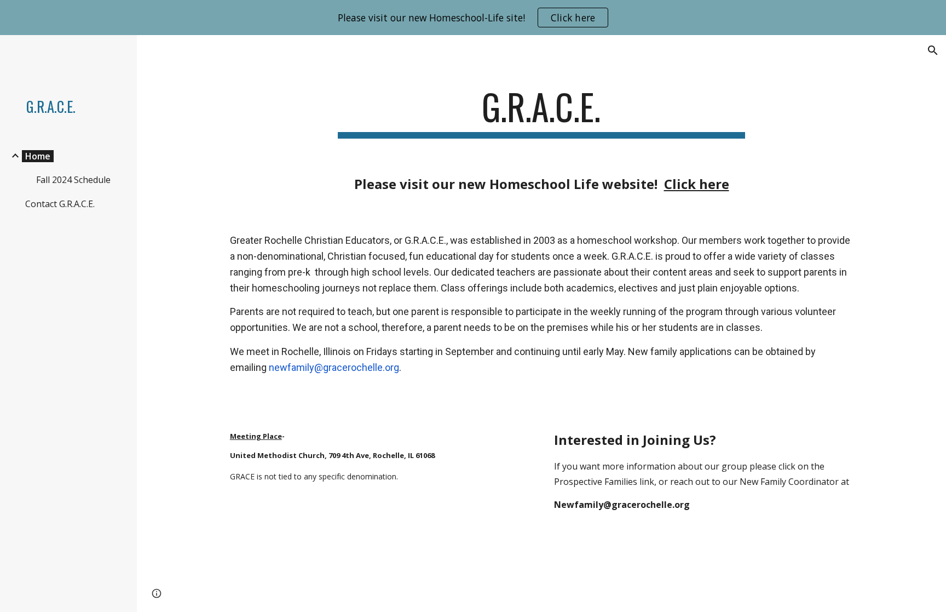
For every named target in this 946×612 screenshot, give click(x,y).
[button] (933, 50)
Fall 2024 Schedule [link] (73, 180)
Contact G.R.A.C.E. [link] (60, 204)
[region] (473, 17)
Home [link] (37, 156)
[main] (541, 112)
